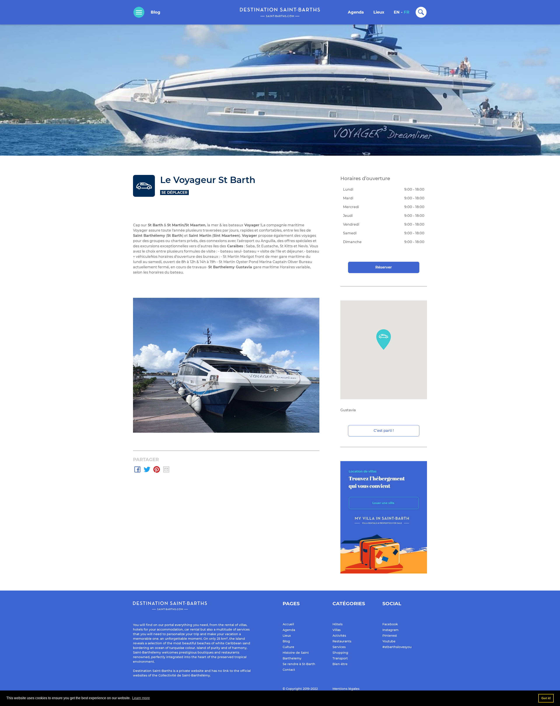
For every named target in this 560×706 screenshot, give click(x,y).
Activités (339, 636)
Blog (155, 12)
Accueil (288, 624)
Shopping (340, 653)
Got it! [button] (546, 698)
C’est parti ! (384, 431)
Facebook (390, 624)
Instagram (390, 630)
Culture (288, 647)
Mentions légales (345, 689)
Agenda (356, 12)
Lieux (378, 12)
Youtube (389, 641)
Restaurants (341, 641)
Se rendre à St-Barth (299, 664)
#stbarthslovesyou (396, 647)
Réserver (383, 267)
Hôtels (337, 624)
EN (397, 12)
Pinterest (389, 636)
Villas (336, 630)
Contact (289, 670)
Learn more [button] (141, 698)
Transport (340, 658)
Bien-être (340, 664)
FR (406, 12)
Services (339, 647)
